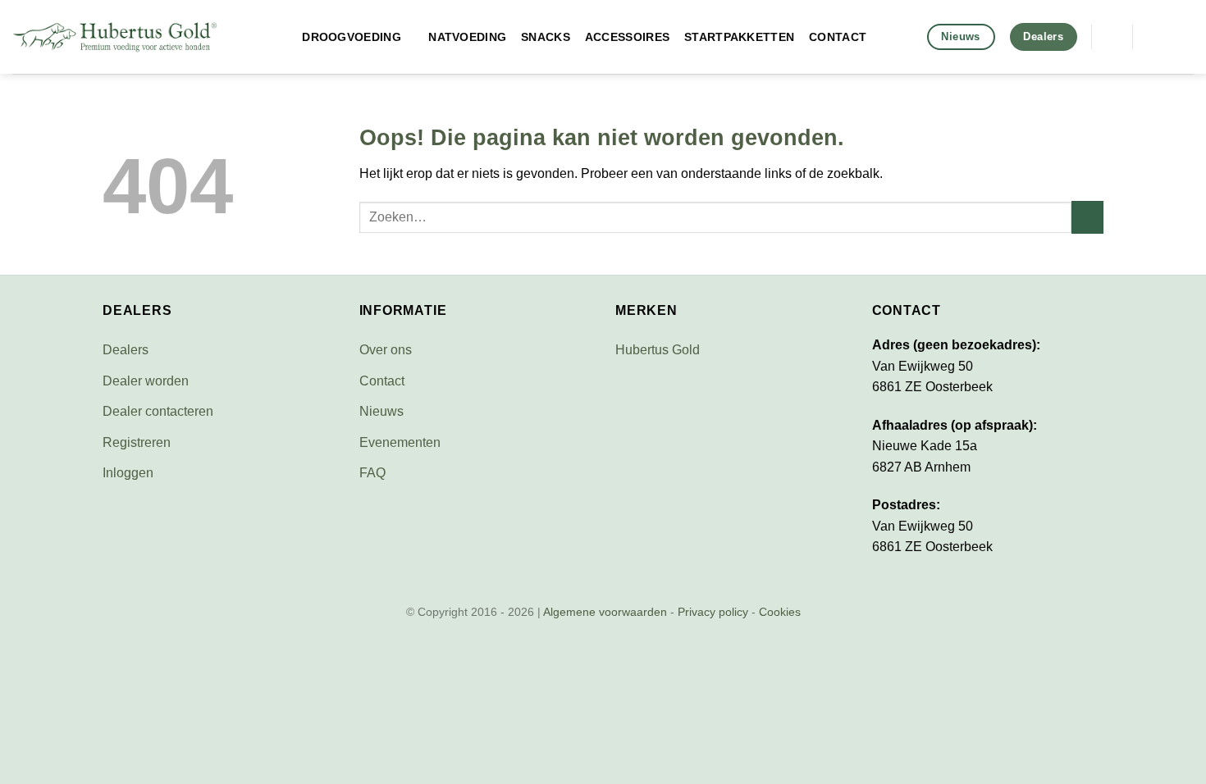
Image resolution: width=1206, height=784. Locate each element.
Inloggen (128, 473)
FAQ (372, 473)
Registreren (137, 442)
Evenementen (400, 442)
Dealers (125, 350)
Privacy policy (713, 611)
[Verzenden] (1087, 217)
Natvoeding (467, 36)
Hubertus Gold (657, 350)
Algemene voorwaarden (605, 611)
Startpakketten (739, 36)
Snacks (545, 36)
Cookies (780, 611)
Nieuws (381, 411)
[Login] (1185, 37)
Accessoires (627, 36)
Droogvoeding (351, 36)
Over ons (385, 350)
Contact (837, 36)
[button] (1111, 36)
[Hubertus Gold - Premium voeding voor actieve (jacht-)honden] (114, 37)
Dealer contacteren (158, 411)
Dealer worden (146, 381)
